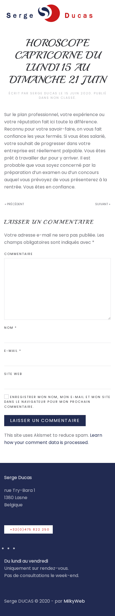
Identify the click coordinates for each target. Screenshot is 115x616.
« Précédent (14, 204)
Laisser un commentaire (45, 420)
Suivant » (102, 204)
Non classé (63, 97)
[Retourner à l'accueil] (49, 13)
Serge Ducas (44, 93)
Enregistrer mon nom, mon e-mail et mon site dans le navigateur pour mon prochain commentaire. (57, 402)
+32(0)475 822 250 (30, 529)
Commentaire (18, 254)
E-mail (12, 351)
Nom (10, 327)
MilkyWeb (74, 601)
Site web (13, 374)
